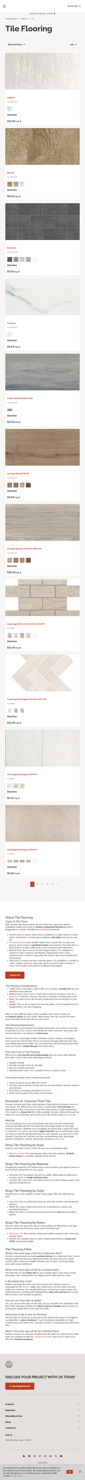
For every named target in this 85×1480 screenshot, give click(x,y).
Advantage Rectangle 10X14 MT (22, 774)
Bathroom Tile (16, 1233)
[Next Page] (57, 884)
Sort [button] (72, 44)
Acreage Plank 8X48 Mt (18, 473)
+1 (34, 259)
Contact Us (15, 975)
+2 (34, 635)
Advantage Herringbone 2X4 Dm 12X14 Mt (26, 699)
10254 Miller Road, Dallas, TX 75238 (18, 1440)
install (48, 1090)
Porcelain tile (15, 942)
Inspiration (10, 1410)
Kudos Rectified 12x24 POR (20, 398)
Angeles (11, 97)
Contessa (11, 323)
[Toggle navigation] (80, 6)
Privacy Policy (42, 1463)
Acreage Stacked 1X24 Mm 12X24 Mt (24, 549)
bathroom (14, 996)
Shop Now (12, 115)
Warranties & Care (13, 1416)
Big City (10, 173)
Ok (70, 1472)
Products (24, 19)
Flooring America (11, 19)
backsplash (22, 1131)
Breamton (11, 248)
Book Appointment (21, 1386)
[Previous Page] (27, 884)
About (8, 1422)
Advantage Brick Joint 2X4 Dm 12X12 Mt (25, 624)
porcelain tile (69, 1115)
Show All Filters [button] (15, 44)
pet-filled (43, 929)
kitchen (25, 1287)
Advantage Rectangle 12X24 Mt (22, 849)
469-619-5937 (73, 6)
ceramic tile (58, 1139)
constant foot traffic (43, 1337)
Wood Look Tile (16, 1153)
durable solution (25, 1030)
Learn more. (17, 1476)
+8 (34, 861)
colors (31, 1070)
